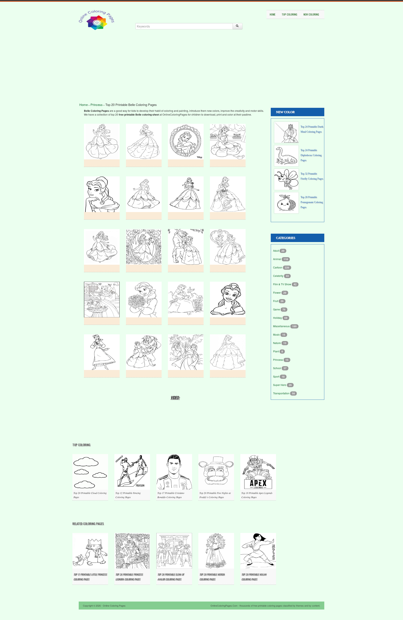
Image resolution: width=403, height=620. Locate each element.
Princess (96, 104)
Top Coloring (289, 14)
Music (276, 334)
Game (277, 309)
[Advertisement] (201, 73)
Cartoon (278, 267)
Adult (276, 250)
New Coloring (311, 14)
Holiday (278, 317)
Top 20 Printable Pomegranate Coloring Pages (312, 202)
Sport (276, 376)
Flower (277, 292)
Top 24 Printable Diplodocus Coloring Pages (311, 155)
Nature (277, 343)
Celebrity (278, 275)
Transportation (281, 393)
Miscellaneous (281, 326)
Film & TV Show (282, 284)
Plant (276, 351)
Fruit (276, 301)
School (277, 368)
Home (272, 14)
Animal (277, 259)
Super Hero (280, 385)
